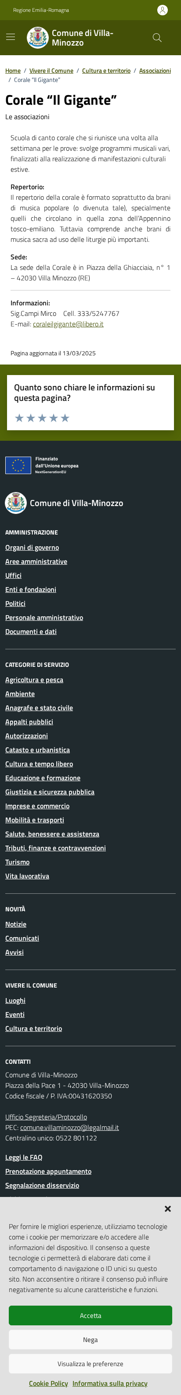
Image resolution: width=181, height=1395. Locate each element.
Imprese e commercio (37, 805)
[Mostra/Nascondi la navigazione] (10, 37)
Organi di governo (32, 547)
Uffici (13, 575)
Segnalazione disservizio (42, 1185)
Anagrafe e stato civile (39, 707)
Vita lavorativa (27, 876)
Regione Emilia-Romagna (41, 10)
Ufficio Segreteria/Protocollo (46, 1117)
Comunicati (22, 938)
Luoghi (15, 1000)
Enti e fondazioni (30, 589)
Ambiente (20, 693)
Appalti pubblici (29, 721)
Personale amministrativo (44, 617)
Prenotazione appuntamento (48, 1171)
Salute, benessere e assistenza (52, 834)
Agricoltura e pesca (34, 679)
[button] (167, 1208)
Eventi (15, 1014)
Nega (90, 1340)
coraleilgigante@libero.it (68, 324)
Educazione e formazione (42, 777)
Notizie (15, 924)
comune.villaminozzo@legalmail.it (69, 1127)
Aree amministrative (36, 561)
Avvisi (14, 952)
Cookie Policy (48, 1383)
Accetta (90, 1315)
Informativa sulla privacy (110, 1383)
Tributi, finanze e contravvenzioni (55, 848)
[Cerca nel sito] (157, 37)
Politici (15, 603)
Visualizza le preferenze (90, 1364)
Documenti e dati (31, 631)
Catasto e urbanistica (37, 749)
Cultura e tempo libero (39, 763)
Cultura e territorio (33, 1028)
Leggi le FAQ (24, 1157)
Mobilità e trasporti (34, 819)
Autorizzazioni (26, 735)
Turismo (17, 862)
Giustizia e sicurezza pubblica (49, 791)
